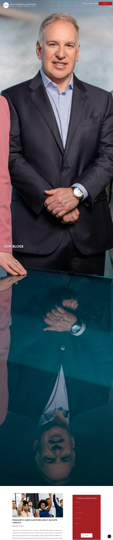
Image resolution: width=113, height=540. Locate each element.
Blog (100, 6)
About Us (56, 6)
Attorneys (63, 6)
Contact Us (105, 3)
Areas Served (79, 6)
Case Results (87, 6)
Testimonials (95, 6)
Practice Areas (71, 6)
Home (52, 6)
